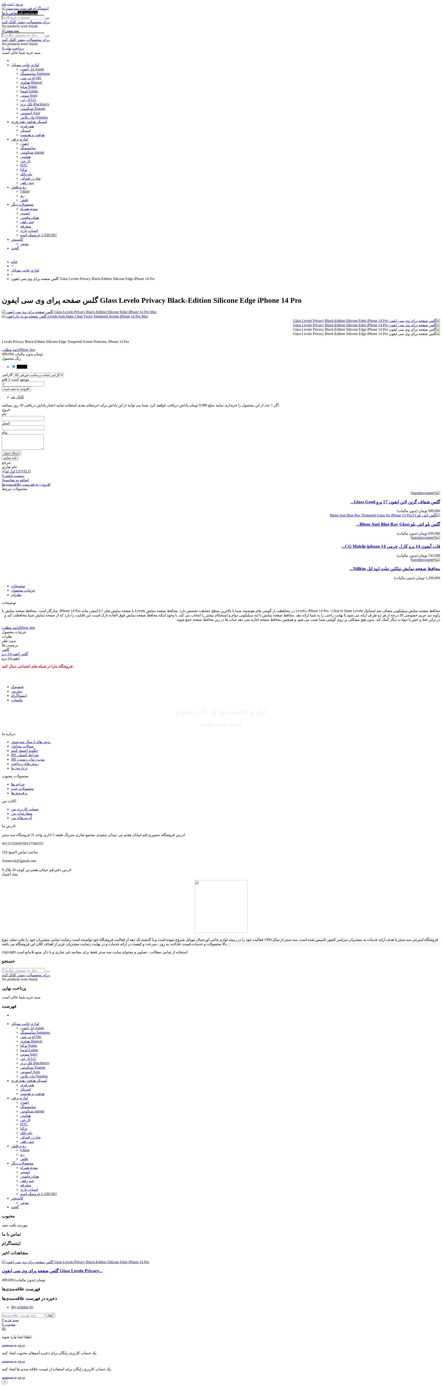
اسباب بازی (29, 231)
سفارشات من (21, 813)
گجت (15, 248)
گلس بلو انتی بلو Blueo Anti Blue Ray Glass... (398, 524)
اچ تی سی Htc (30, 78)
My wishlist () (22, 1307)
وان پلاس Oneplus (34, 117)
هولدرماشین (29, 217)
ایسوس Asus (30, 113)
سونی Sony (29, 95)
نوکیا (23, 170)
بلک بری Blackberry (34, 104)
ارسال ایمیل (11, 453)
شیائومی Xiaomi (32, 109)
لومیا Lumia (29, 91)
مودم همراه (29, 209)
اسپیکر (25, 130)
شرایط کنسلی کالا (25, 755)
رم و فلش (18, 187)
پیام (4, 432)
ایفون (24, 144)
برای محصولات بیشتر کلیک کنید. (26, 22)
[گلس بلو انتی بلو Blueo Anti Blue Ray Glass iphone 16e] (385, 515)
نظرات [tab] (16, 595)
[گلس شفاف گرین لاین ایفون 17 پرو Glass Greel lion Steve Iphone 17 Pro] (425, 493)
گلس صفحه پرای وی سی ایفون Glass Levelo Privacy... (52, 1270)
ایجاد (50, 1315)
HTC (24, 165)
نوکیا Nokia (28, 87)
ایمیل (6, 423)
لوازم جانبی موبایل (25, 65)
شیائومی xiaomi (32, 152)
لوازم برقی (19, 139)
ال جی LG (28, 100)
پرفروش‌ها (19, 793)
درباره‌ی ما (19, 768)
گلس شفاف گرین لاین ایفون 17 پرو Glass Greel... (395, 501)
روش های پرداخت (25, 764)
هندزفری (27, 126)
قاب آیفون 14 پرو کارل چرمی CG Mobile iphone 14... (390, 546)
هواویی (25, 157)
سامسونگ (28, 148)
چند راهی (27, 183)
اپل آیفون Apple (32, 69)
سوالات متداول (22, 746)
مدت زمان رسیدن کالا (28, 759)
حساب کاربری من (25, 809)
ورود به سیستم (13, 1345)
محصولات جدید (22, 789)
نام (4, 414)
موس (24, 244)
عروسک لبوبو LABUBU (38, 235)
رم (22, 196)
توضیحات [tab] (18, 586)
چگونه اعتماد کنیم (24, 751)
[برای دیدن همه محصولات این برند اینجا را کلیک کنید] (16, 471)
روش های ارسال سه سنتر (31, 742)
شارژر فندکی (30, 178)
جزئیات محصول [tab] (23, 590)
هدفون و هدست (32, 135)
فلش (24, 200)
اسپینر (25, 213)
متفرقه (25, 226)
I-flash (24, 191)
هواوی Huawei (31, 82)
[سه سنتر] (11, 8)
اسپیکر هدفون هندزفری (29, 122)
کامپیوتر (17, 239)
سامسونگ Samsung (35, 74)
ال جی (25, 161)
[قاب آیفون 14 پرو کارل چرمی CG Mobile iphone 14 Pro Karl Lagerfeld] (425, 538)
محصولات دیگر (22, 204)
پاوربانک (26, 174)
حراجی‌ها (18, 784)
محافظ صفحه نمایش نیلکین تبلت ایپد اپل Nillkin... (394, 568)
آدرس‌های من (21, 818)
